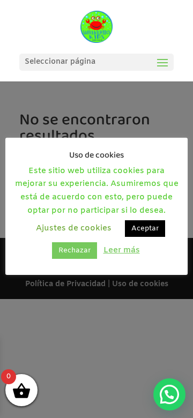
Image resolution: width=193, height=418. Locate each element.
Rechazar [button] (74, 250)
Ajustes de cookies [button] (74, 228)
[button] (169, 394)
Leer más (121, 250)
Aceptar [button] (145, 228)
